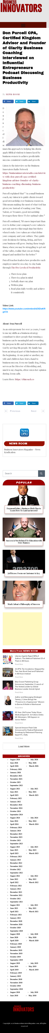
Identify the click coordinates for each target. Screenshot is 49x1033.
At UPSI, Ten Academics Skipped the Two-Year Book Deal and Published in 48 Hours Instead (29, 671)
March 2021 (33, 912)
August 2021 (15, 905)
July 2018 (34, 992)
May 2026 (32, 763)
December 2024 (16, 805)
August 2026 (15, 760)
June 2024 (14, 821)
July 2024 (34, 818)
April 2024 (14, 824)
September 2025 (16, 785)
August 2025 (15, 789)
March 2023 (33, 853)
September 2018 (16, 989)
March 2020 (33, 941)
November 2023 (16, 837)
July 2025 (34, 789)
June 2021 (14, 908)
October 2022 (15, 869)
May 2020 (32, 937)
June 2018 (14, 996)
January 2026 (15, 773)
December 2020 (16, 921)
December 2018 (16, 979)
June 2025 (14, 792)
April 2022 (14, 882)
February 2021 (16, 915)
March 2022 (33, 882)
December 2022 (16, 863)
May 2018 (32, 996)
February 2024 (16, 828)
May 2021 (32, 908)
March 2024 (33, 824)
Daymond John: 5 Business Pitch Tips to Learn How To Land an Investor (24, 500)
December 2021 (16, 892)
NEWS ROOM (13, 94)
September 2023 (16, 844)
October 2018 (15, 986)
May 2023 (32, 850)
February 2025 (16, 798)
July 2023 (34, 847)
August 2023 (15, 847)
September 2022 (16, 873)
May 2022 (32, 879)
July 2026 (34, 760)
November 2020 (16, 924)
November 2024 (16, 808)
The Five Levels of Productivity (26, 267)
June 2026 (14, 763)
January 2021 (15, 918)
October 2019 (15, 957)
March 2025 (33, 795)
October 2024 (15, 811)
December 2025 (16, 776)
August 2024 (15, 818)
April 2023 (14, 853)
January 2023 (15, 860)
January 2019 (15, 976)
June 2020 (14, 937)
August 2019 (15, 963)
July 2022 (34, 876)
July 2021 (34, 905)
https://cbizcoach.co (24, 379)
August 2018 (15, 992)
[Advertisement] (22, 628)
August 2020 (15, 934)
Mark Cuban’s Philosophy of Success (24, 595)
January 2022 (15, 889)
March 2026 (33, 766)
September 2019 (16, 960)
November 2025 (16, 779)
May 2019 (32, 966)
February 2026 (16, 769)
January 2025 (15, 802)
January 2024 (15, 831)
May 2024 (32, 821)
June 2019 (14, 966)
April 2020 (14, 941)
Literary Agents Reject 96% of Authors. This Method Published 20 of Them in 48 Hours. (30, 658)
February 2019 (16, 973)
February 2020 (16, 944)
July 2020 (34, 934)
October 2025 (15, 782)
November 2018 (16, 983)
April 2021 (14, 912)
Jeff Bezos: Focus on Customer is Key (24, 564)
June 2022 (14, 879)
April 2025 (14, 795)
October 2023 (15, 840)
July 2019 (34, 963)
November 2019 (16, 954)
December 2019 (16, 950)
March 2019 (33, 970)
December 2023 (16, 834)
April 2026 (14, 766)
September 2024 (16, 815)
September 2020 (16, 931)
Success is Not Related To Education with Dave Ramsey (24, 533)
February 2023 (16, 857)
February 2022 (16, 886)
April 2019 (14, 970)
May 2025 (32, 792)
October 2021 (15, 899)
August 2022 (15, 876)
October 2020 (15, 928)
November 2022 (16, 866)
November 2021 (16, 895)
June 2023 (14, 850)
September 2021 (16, 902)
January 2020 (15, 947)
